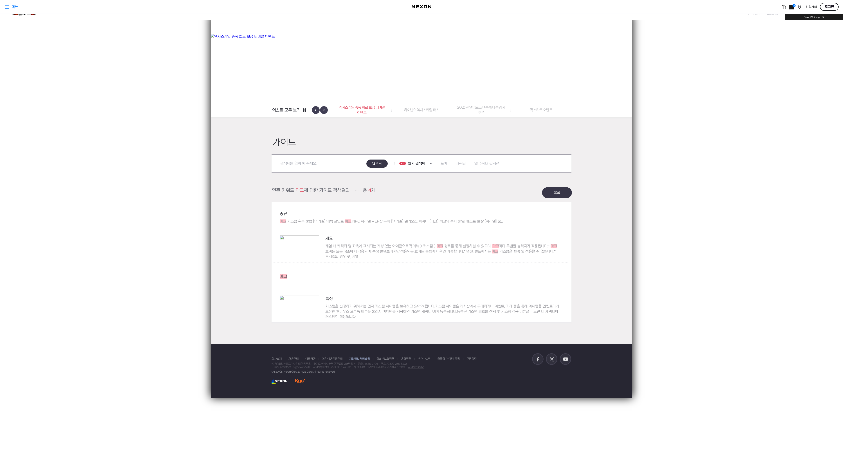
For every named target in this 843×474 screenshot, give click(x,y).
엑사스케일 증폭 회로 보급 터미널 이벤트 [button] (362, 110)
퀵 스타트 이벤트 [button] (541, 110)
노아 (444, 164)
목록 (557, 193)
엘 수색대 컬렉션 (486, 164)
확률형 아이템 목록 (448, 358)
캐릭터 (460, 164)
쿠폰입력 (472, 358)
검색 (379, 164)
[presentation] (316, 110)
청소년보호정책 (385, 358)
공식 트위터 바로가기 (552, 359)
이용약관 (310, 358)
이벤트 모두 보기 (286, 110)
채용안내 (293, 358)
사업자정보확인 (416, 367)
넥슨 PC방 (424, 358)
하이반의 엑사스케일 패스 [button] (421, 110)
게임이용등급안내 (332, 358)
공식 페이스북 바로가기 (538, 359)
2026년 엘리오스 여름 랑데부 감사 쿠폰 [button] (481, 110)
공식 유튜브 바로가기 (565, 359)
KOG (299, 381)
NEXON (280, 381)
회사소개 (277, 358)
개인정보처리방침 (359, 358)
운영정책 (406, 358)
